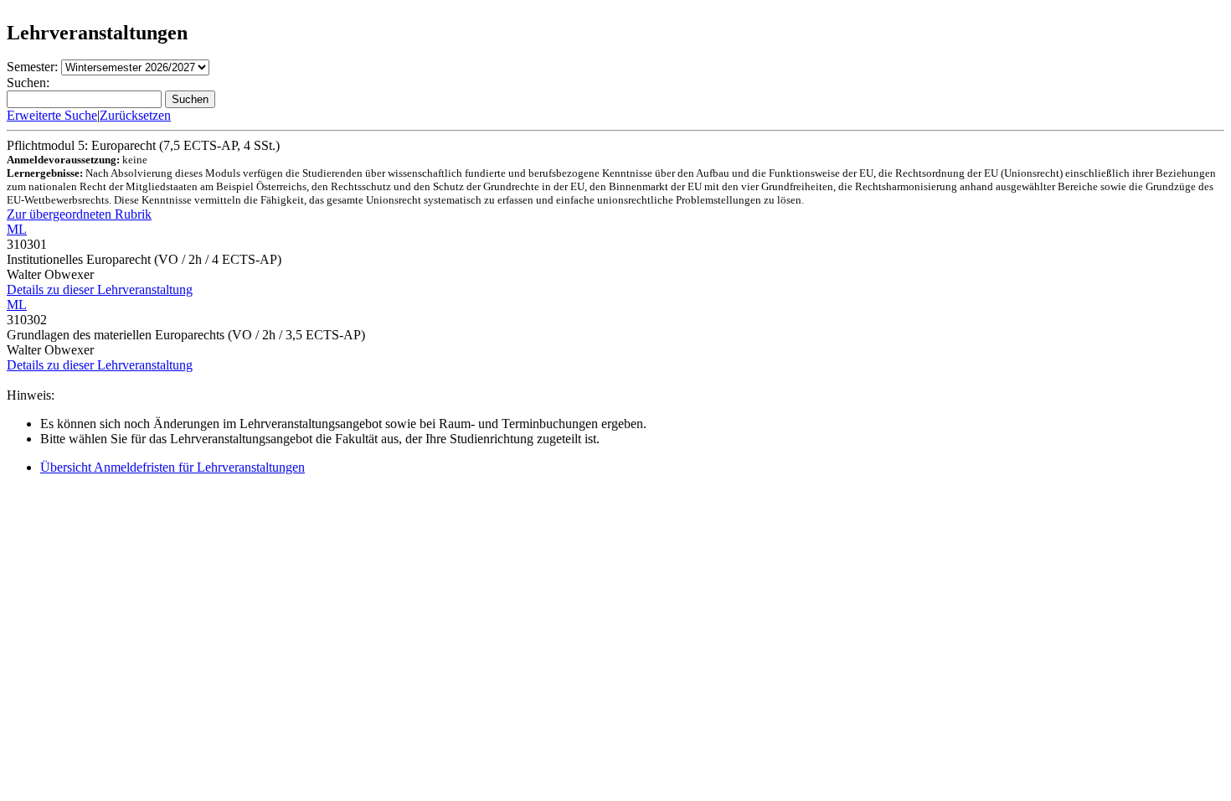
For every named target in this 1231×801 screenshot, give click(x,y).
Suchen (190, 99)
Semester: (32, 66)
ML (17, 229)
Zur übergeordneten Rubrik (79, 214)
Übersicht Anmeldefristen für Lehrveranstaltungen (172, 467)
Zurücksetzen (135, 115)
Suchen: (28, 82)
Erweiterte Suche (52, 115)
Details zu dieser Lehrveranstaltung (100, 289)
